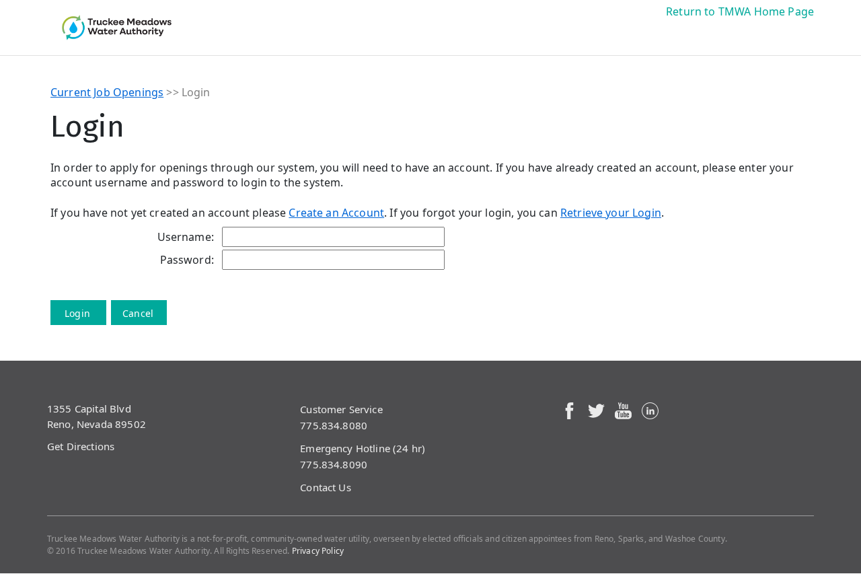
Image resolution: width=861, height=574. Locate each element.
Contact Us (325, 487)
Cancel (137, 313)
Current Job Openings (106, 92)
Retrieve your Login (610, 212)
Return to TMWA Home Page (740, 11)
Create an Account (336, 212)
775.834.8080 (333, 425)
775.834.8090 (333, 464)
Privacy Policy (318, 551)
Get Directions (80, 446)
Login (77, 313)
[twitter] (596, 409)
